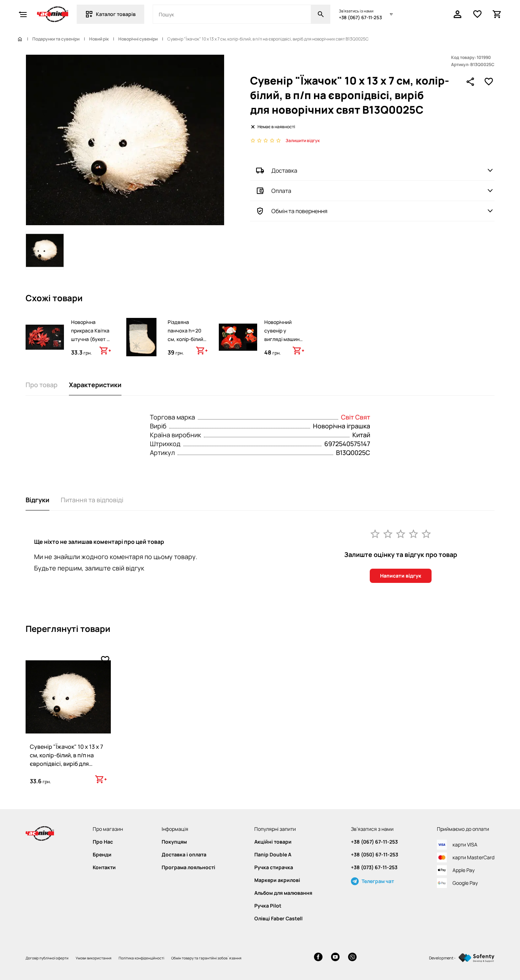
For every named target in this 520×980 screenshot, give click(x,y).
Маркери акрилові (277, 880)
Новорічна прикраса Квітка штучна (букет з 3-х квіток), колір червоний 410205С (91, 343)
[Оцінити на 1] (375, 533)
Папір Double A (272, 854)
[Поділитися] (470, 81)
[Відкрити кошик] (497, 14)
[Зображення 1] (45, 250)
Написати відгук (400, 575)
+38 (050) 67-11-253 (374, 854)
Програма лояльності (188, 867)
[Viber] (352, 958)
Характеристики (95, 384)
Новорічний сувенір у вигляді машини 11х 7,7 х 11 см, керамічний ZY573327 (283, 343)
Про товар (42, 384)
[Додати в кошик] (105, 350)
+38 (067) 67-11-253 (360, 17)
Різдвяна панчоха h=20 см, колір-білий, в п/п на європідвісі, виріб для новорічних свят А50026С (187, 352)
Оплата (281, 191)
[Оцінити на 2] (388, 533)
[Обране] (477, 14)
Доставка (284, 170)
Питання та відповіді (92, 500)
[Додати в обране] (488, 81)
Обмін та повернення (299, 211)
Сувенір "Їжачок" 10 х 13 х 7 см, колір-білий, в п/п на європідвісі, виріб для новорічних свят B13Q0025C (66, 764)
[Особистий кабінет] (457, 14)
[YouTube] (335, 958)
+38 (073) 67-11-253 (374, 867)
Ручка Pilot (267, 906)
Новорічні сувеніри (138, 39)
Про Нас (103, 842)
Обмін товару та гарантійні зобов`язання (206, 958)
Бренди (102, 854)
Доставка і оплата (184, 854)
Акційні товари (273, 842)
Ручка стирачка (273, 867)
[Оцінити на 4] (413, 533)
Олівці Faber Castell (278, 918)
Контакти (104, 867)
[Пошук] (320, 14)
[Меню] (22, 14)
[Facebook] (318, 958)
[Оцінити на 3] (400, 533)
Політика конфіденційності (141, 958)
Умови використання (94, 958)
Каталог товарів (116, 14)
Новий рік (99, 39)
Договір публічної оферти (47, 958)
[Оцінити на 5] (426, 533)
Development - (442, 957)
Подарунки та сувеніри (56, 39)
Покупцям (174, 842)
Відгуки (37, 500)
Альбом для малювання (283, 893)
